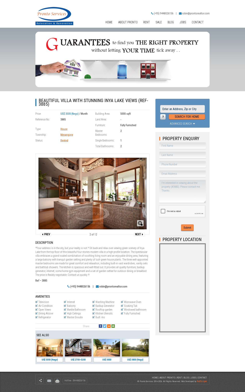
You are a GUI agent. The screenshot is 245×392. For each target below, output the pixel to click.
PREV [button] (47, 234)
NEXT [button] (138, 234)
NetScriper (202, 381)
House (64, 129)
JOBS (183, 22)
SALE (159, 22)
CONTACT (198, 22)
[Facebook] (100, 326)
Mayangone (66, 134)
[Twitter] (104, 326)
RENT (146, 22)
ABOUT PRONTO (128, 22)
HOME (109, 22)
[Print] (109, 326)
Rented (64, 140)
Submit (187, 227)
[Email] (113, 326)
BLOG (171, 22)
